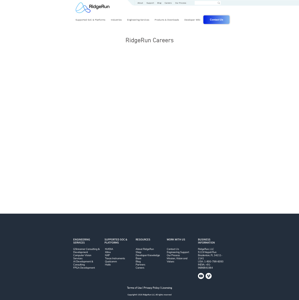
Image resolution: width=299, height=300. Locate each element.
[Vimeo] (209, 276)
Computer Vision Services (82, 257)
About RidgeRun (145, 249)
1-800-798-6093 (213, 261)
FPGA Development (84, 267)
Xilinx (108, 252)
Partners (140, 264)
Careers (140, 267)
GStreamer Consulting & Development (86, 250)
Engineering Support (178, 252)
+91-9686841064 (205, 266)
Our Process (173, 255)
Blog (138, 261)
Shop (138, 252)
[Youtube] (201, 276)
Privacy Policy (151, 288)
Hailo (108, 264)
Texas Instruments (115, 258)
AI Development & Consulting (83, 263)
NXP (107, 255)
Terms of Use (134, 288)
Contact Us (173, 249)
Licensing (166, 288)
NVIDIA (109, 249)
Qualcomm (111, 261)
